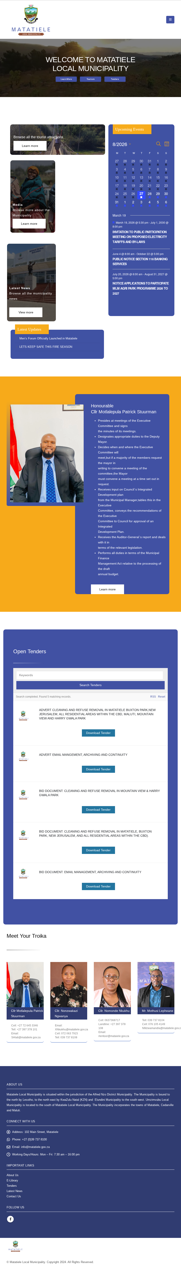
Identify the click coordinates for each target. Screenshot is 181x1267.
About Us (13, 1175)
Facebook (10, 1219)
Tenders (115, 79)
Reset (161, 696)
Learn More (66, 79)
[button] (170, 19)
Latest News (15, 1191)
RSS (153, 696)
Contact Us (14, 1196)
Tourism (90, 79)
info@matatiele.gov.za (35, 1147)
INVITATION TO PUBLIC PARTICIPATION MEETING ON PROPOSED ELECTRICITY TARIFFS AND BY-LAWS (140, 237)
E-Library (12, 1180)
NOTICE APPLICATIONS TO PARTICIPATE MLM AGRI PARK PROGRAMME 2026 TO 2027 (141, 288)
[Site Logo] (31, 20)
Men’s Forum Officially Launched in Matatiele (48, 338)
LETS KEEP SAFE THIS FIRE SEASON (45, 346)
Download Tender (98, 733)
